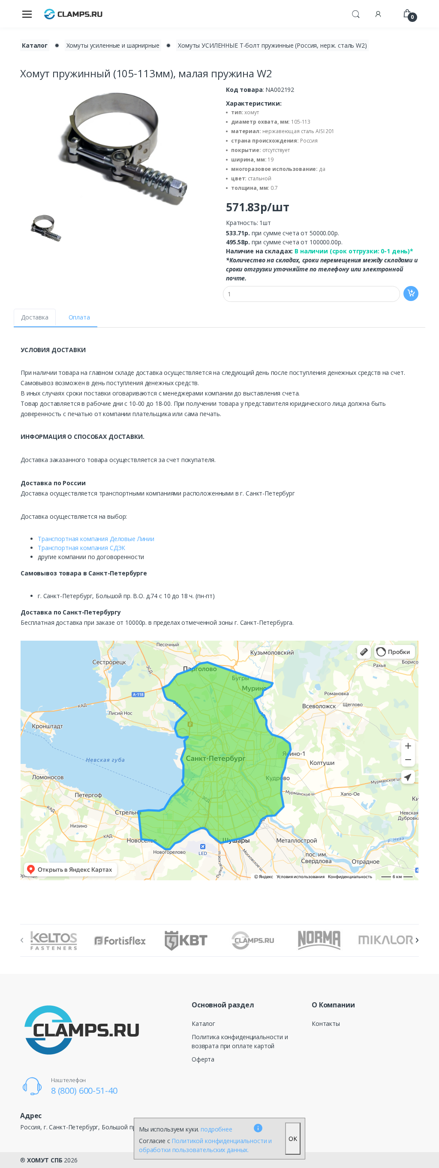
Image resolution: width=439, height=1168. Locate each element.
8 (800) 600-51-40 (84, 1090)
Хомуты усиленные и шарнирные (112, 45)
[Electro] (73, 13)
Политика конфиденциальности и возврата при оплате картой (240, 1041)
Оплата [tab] (79, 317)
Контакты (326, 1023)
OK (293, 1139)
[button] (356, 12)
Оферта (203, 1059)
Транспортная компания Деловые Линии (96, 539)
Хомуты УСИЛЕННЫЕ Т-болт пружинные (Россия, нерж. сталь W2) (272, 45)
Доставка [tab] (34, 317)
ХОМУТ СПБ (45, 1160)
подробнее (216, 1129)
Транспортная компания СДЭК (81, 548)
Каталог (35, 45)
